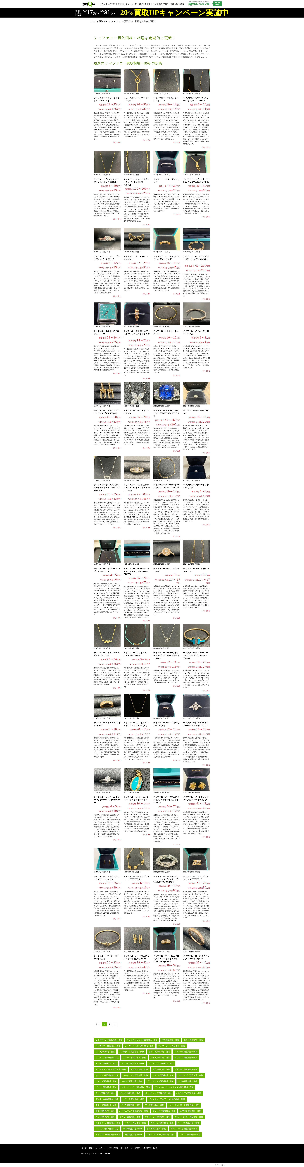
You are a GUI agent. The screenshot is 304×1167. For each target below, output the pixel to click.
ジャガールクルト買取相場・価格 (139, 1046)
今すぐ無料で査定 (160, 4)
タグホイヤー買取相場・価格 (108, 1046)
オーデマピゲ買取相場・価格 (190, 1075)
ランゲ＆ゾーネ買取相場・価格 (171, 1046)
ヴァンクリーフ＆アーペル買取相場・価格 (167, 1099)
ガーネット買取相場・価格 (107, 1075)
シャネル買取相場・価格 (188, 1123)
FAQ (155, 1148)
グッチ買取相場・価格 (130, 1105)
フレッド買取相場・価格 (131, 1081)
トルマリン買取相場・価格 (132, 1064)
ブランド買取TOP (107, 4)
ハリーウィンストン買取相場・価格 (184, 1105)
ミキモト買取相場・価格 (129, 1117)
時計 (91, 1148)
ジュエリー (100, 1148)
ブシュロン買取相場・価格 (107, 1058)
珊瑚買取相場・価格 (139, 1069)
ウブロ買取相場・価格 (187, 1081)
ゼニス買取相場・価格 (193, 1040)
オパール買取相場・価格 (106, 1064)
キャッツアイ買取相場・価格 (135, 1075)
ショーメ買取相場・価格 (106, 1081)
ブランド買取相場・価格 (189, 1135)
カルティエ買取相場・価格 (162, 1123)
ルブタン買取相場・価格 (190, 1111)
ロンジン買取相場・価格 (129, 1093)
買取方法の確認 (177, 4)
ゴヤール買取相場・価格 (106, 1087)
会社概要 (84, 1154)
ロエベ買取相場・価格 (105, 1111)
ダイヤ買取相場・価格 (156, 1129)
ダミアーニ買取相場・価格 (185, 1069)
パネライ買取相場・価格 (163, 1075)
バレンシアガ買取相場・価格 (188, 1093)
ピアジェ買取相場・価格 (159, 1052)
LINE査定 (147, 1148)
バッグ (83, 1148)
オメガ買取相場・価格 (132, 1129)
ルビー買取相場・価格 (160, 1058)
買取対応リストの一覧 (127, 4)
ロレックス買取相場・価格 (107, 1129)
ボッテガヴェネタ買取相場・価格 (133, 1111)
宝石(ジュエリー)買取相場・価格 (161, 1135)
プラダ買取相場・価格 (154, 1105)
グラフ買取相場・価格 (105, 1117)
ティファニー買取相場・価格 (108, 1135)
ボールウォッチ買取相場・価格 (158, 1093)
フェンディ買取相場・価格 (164, 1111)
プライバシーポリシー (100, 1154)
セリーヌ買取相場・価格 (133, 1099)
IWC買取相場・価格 (170, 1040)
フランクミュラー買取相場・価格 (135, 1087)
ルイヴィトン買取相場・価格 (108, 1123)
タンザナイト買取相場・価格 (131, 1052)
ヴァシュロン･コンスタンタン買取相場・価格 (173, 1087)
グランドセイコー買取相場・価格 (188, 1117)
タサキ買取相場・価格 (105, 1093)
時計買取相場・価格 (133, 1135)
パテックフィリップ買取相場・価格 (142, 1040)
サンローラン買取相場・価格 (157, 1117)
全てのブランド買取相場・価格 (109, 1040)
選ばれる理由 (144, 4)
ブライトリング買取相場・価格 (160, 1081)
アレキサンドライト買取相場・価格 (111, 1069)
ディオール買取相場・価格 (107, 1099)
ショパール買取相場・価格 (185, 1052)
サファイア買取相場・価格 (185, 1058)
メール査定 (135, 1148)
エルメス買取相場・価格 (135, 1123)
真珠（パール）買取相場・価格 (184, 1129)
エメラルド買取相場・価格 (134, 1058)
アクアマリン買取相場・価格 (161, 1064)
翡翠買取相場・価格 (161, 1069)
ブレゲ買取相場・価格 (105, 1052)
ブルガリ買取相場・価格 (106, 1105)
